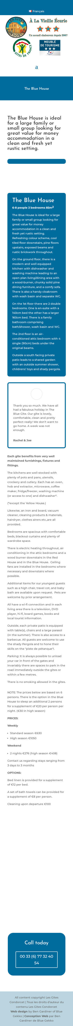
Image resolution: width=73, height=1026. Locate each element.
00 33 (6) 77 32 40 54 (36, 959)
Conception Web (36, 1016)
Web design (19, 1011)
